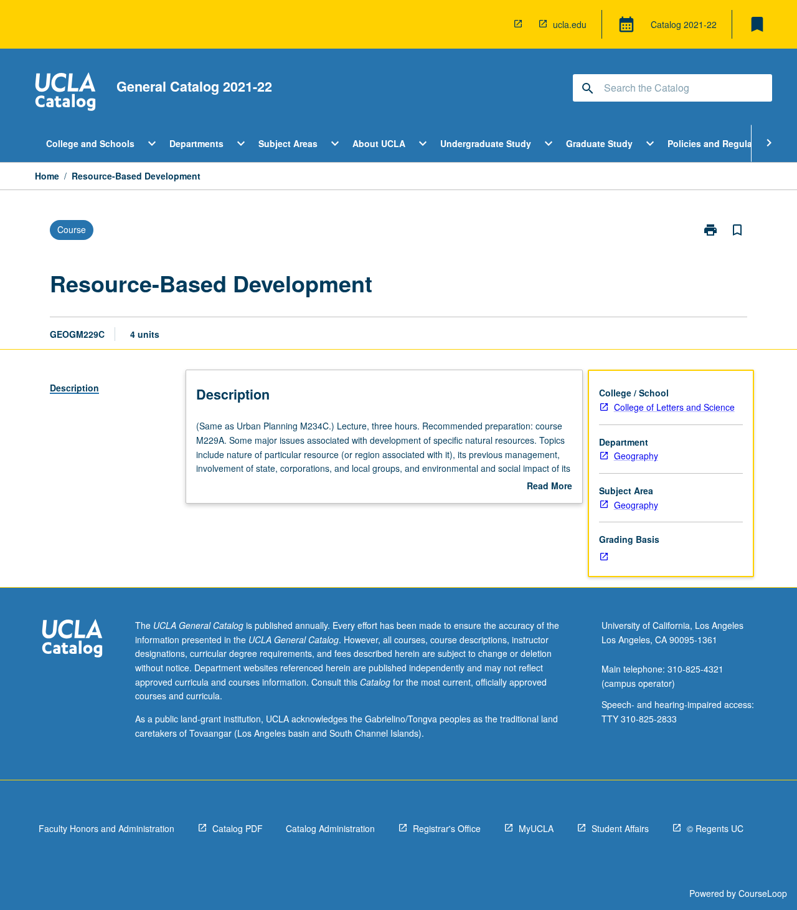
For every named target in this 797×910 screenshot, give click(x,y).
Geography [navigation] (636, 455)
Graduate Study (599, 143)
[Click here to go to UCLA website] (72, 639)
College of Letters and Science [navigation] (674, 407)
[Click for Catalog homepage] (65, 93)
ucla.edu (570, 24)
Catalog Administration (330, 828)
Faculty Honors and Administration (106, 828)
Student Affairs (620, 828)
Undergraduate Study (485, 143)
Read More (549, 486)
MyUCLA (536, 828)
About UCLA (378, 143)
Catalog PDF (237, 828)
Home (47, 176)
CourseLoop (762, 893)
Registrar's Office (447, 828)
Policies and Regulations (720, 143)
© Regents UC (715, 828)
